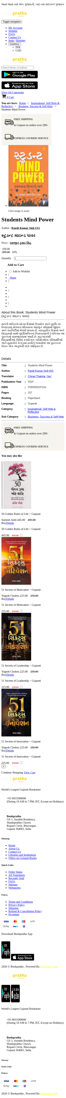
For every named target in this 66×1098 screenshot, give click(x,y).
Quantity (7, 258)
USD (18, 50)
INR (17, 47)
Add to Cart (15, 265)
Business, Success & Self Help (35, 106)
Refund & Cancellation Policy (25, 911)
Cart (10, 97)
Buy (3, 523)
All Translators (16, 875)
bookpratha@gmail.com (20, 808)
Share (12, 277)
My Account (15, 27)
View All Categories (12, 92)
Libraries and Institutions (22, 854)
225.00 (24, 595)
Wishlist (12, 31)
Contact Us (14, 37)
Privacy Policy (16, 904)
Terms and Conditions (20, 901)
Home (22, 103)
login (11, 40)
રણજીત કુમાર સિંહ (20, 242)
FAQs (11, 34)
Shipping (13, 908)
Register (20, 40)
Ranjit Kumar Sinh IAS (25, 228)
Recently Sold (16, 878)
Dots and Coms (49, 966)
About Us (13, 848)
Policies (4, 1073)
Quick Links (6, 1067)
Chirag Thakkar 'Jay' (40, 376)
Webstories (14, 887)
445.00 (21, 519)
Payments (13, 914)
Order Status (15, 871)
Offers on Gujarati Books (22, 858)
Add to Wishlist (21, 271)
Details (10, 523)
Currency (15, 44)
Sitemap (12, 884)
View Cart (29, 772)
